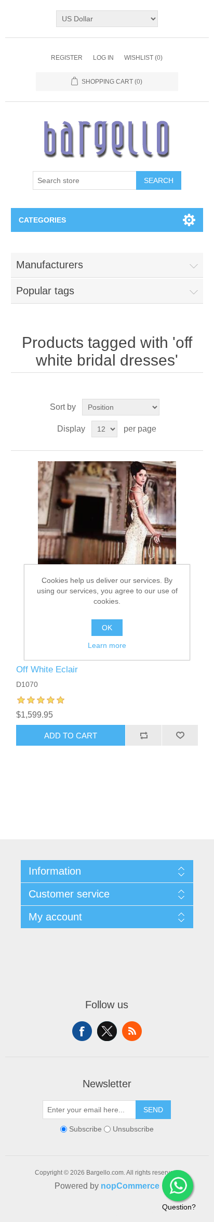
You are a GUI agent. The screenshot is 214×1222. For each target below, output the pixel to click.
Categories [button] (42, 220)
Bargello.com (91, 1212)
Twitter (107, 1031)
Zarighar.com (144, 1212)
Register (67, 57)
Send (153, 1110)
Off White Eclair (47, 669)
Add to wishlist (180, 735)
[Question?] (177, 1185)
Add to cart (70, 735)
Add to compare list (143, 735)
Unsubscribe (133, 1129)
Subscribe (85, 1129)
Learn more (107, 645)
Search (158, 180)
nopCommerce (130, 1185)
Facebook (82, 1031)
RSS (132, 1031)
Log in (103, 57)
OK (107, 627)
